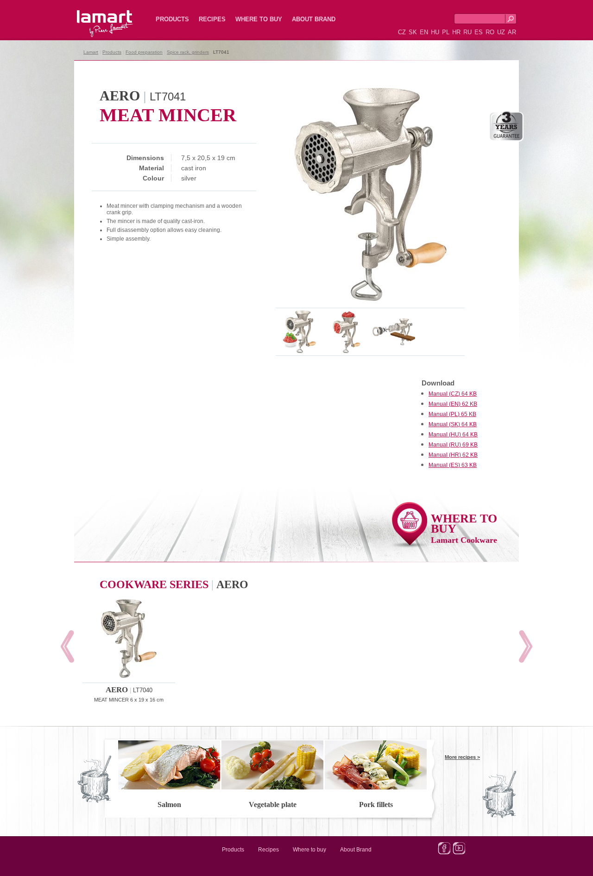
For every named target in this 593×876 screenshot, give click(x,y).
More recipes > (462, 757)
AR (512, 32)
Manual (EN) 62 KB (453, 404)
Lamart (95, 16)
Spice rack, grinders (188, 52)
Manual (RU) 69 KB (453, 444)
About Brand (313, 19)
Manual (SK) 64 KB (453, 424)
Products (172, 19)
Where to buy (258, 19)
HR (456, 32)
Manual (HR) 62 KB (453, 455)
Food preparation (144, 52)
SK (413, 32)
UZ (501, 32)
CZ (402, 32)
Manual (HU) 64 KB (453, 434)
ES (478, 32)
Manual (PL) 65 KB (452, 414)
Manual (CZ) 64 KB (453, 394)
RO (490, 32)
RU (467, 32)
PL (445, 32)
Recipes (212, 19)
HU (435, 32)
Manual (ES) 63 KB (453, 465)
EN (424, 32)
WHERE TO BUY (464, 528)
